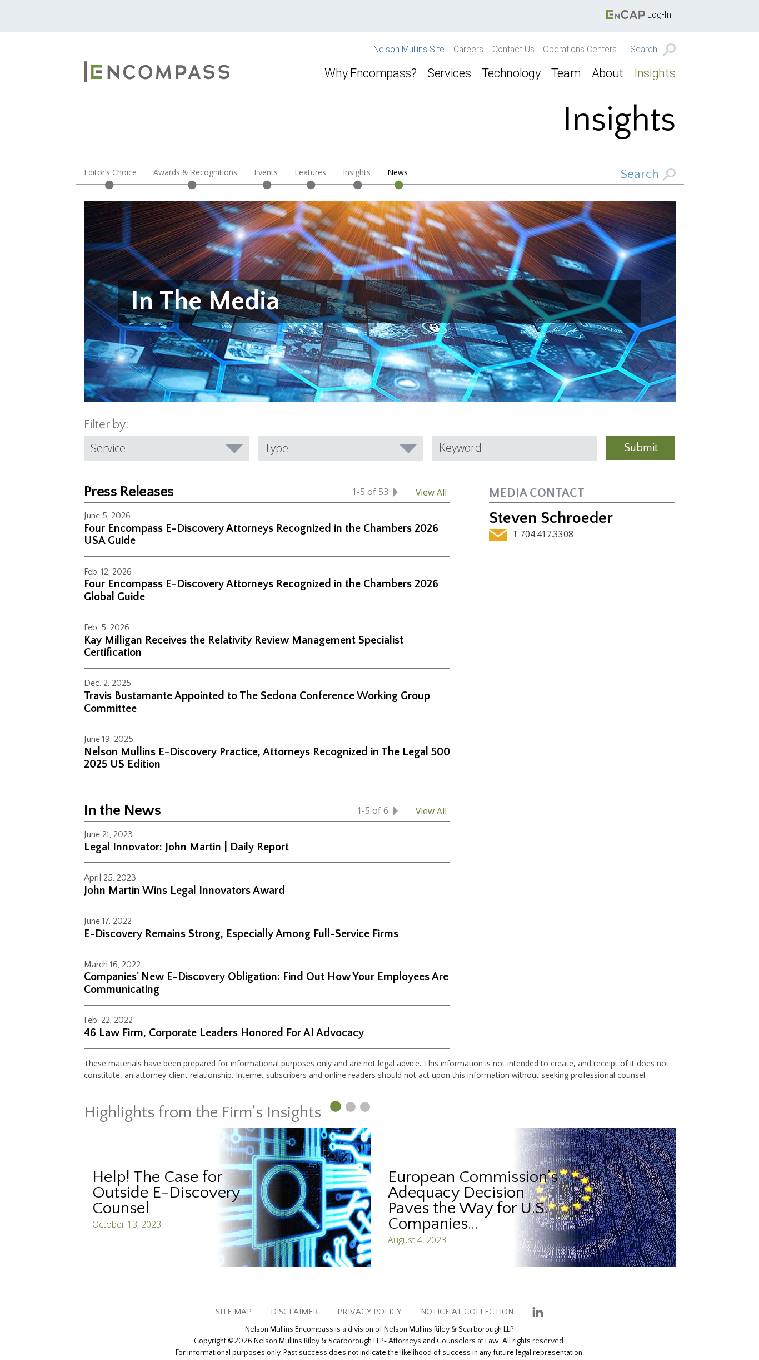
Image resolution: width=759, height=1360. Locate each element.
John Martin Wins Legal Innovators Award (184, 890)
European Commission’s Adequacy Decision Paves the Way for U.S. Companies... (473, 1200)
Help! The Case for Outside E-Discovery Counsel (166, 1193)
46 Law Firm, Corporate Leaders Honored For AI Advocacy (224, 1033)
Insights (654, 73)
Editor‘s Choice (110, 172)
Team (566, 73)
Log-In (658, 15)
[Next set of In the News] (395, 810)
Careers (468, 49)
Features (310, 172)
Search (645, 49)
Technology (511, 73)
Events (266, 172)
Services (449, 73)
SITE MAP (234, 1312)
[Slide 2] (351, 1107)
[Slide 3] (365, 1107)
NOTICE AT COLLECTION (467, 1312)
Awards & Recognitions (195, 172)
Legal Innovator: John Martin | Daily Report (186, 847)
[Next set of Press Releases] (395, 492)
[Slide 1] (335, 1106)
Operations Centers (580, 49)
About (607, 73)
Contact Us (513, 49)
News (397, 172)
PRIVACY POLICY (369, 1312)
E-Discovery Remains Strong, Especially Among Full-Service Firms (241, 934)
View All (431, 492)
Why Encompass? (370, 73)
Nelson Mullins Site (409, 49)
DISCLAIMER (294, 1312)
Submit (641, 448)
